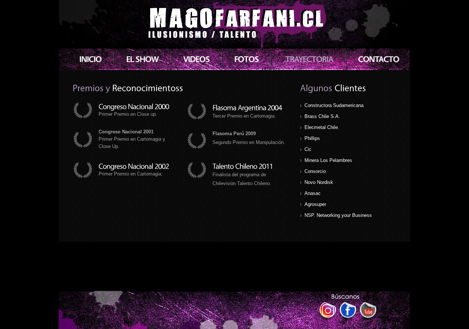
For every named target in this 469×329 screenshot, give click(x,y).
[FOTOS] (246, 59)
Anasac (312, 193)
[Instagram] (327, 311)
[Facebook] (348, 311)
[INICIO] (90, 59)
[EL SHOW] (142, 59)
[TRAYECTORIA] (309, 59)
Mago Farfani (234, 25)
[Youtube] (368, 311)
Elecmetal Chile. (321, 127)
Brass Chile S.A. (322, 116)
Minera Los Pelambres (328, 160)
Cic (307, 149)
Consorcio (315, 171)
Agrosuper (315, 204)
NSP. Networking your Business (338, 215)
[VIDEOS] (196, 59)
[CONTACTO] (378, 59)
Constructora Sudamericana (333, 105)
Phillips (312, 138)
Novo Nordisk (318, 182)
